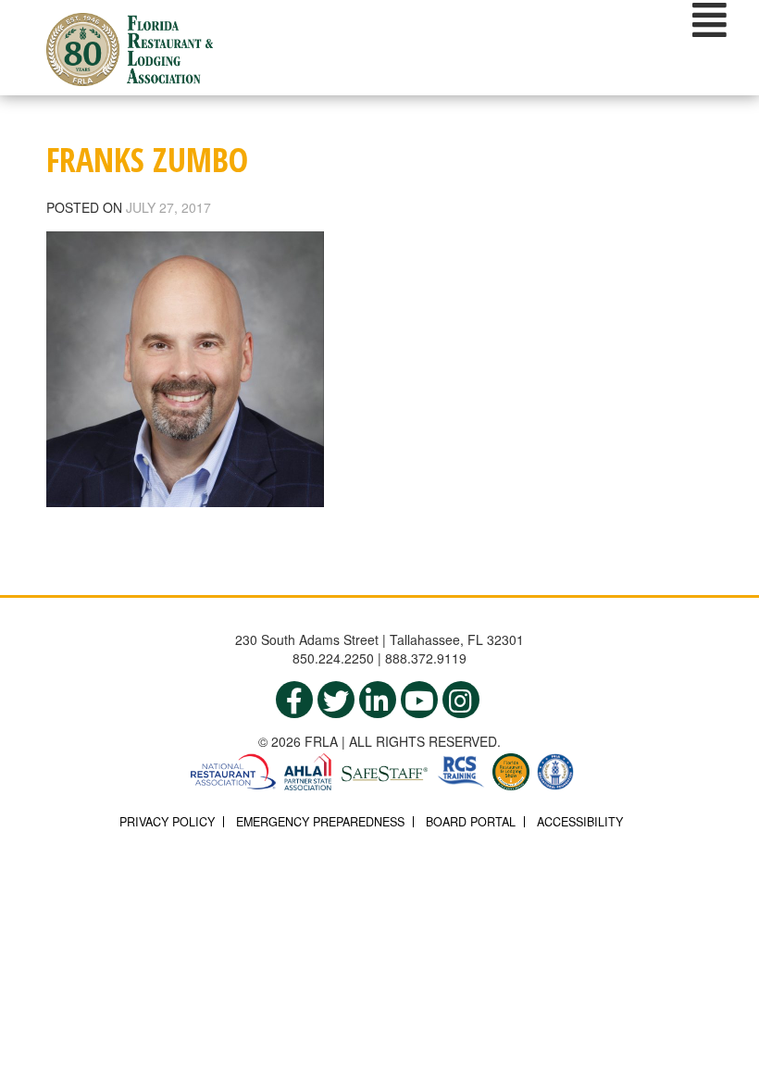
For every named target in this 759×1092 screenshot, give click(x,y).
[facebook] (294, 699)
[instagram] (460, 699)
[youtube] (419, 699)
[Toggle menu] (709, 19)
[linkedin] (377, 699)
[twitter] (336, 699)
